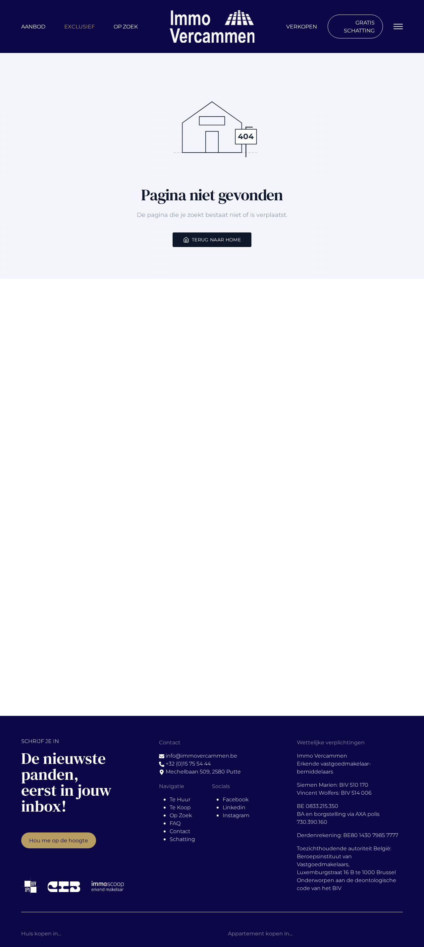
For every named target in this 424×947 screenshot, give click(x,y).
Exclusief (79, 26)
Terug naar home (216, 239)
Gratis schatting (359, 26)
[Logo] (212, 26)
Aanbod (33, 26)
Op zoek (126, 26)
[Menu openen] (398, 26)
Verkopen (301, 26)
